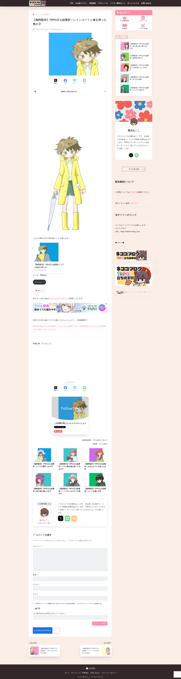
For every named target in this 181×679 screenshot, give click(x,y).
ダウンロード (39, 282)
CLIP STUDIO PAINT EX (58, 299)
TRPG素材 (97, 440)
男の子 (104, 440)
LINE (67, 522)
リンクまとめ (134, 169)
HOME (91, 668)
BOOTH (134, 203)
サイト (35, 594)
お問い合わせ (146, 3)
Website (74, 522)
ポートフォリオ (133, 3)
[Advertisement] (70, 111)
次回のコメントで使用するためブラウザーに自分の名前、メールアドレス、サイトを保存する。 (69, 603)
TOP (71, 3)
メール (37, 584)
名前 (36, 575)
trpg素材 (103, 444)
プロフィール (103, 3)
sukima (68, 320)
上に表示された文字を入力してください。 (50, 613)
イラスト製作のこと (117, 3)
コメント (37, 546)
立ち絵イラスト (81, 3)
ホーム (67, 673)
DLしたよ (39, 290)
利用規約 (92, 3)
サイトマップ (76, 673)
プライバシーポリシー (109, 673)
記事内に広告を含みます (69, 91)
